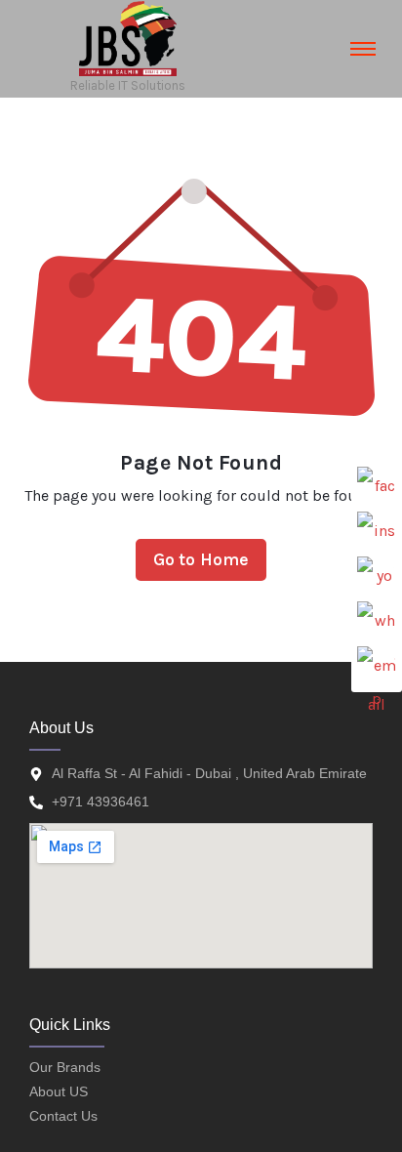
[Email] (376, 665)
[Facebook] (376, 486)
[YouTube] (376, 576)
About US (58, 1091)
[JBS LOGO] (128, 38)
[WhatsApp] (376, 620)
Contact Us (63, 1116)
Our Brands (64, 1067)
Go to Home (201, 559)
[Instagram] (376, 531)
